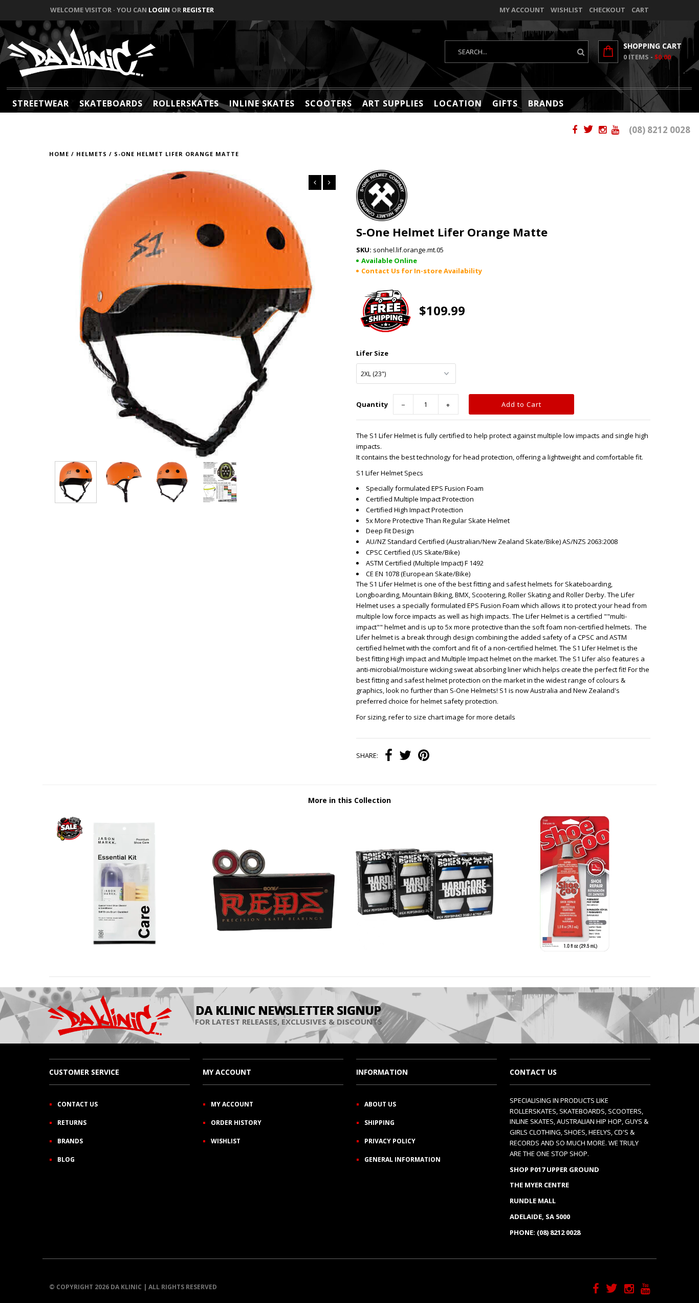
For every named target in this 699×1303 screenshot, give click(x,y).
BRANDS (546, 103)
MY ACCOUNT (232, 1104)
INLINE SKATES (262, 103)
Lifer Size (372, 353)
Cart (640, 9)
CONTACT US (77, 1104)
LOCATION (458, 103)
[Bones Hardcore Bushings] (424, 950)
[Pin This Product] (423, 756)
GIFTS (505, 103)
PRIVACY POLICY (390, 1141)
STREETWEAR (40, 103)
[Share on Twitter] (405, 756)
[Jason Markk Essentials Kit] (124, 950)
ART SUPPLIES (393, 103)
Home (59, 154)
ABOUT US (380, 1104)
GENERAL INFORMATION (402, 1159)
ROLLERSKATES (186, 103)
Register (198, 9)
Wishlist (567, 9)
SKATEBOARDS (111, 103)
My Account (521, 9)
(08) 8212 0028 (659, 130)
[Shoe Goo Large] (575, 950)
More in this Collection (349, 800)
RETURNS (71, 1122)
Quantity (372, 404)
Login (159, 9)
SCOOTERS (328, 103)
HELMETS (91, 154)
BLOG (66, 1159)
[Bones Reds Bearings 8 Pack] (274, 950)
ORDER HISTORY (236, 1122)
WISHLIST (226, 1141)
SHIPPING (379, 1122)
